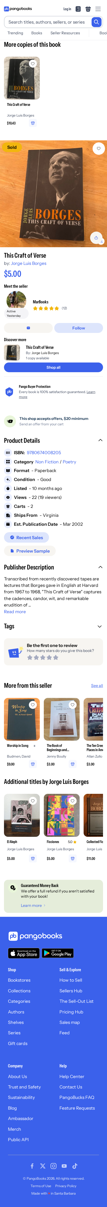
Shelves (16, 1022)
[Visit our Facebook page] (32, 1166)
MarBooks (40, 301)
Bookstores (19, 980)
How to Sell (70, 980)
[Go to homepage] (18, 8)
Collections (19, 990)
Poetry (69, 461)
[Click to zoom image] (53, 193)
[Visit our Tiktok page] (75, 1166)
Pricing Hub (71, 1011)
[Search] (97, 22)
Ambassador (20, 1118)
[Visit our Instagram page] (53, 1166)
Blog (12, 1108)
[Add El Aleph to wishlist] (33, 801)
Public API (18, 1139)
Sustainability (21, 1097)
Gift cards (17, 1043)
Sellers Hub (70, 990)
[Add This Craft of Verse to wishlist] (99, 148)
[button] (53, 441)
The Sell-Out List (76, 1001)
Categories (19, 1001)
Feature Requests (77, 1108)
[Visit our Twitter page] (43, 1166)
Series (14, 1032)
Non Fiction (47, 461)
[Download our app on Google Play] (58, 953)
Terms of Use (41, 1186)
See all (97, 685)
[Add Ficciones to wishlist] (73, 801)
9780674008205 (44, 452)
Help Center (71, 1076)
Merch (14, 1129)
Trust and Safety (24, 1086)
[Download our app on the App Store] (24, 953)
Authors (16, 1011)
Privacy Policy (65, 1186)
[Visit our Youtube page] (64, 1166)
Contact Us (70, 1086)
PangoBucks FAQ (76, 1097)
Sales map (69, 1022)
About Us (17, 1076)
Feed (64, 1032)
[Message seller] (28, 328)
